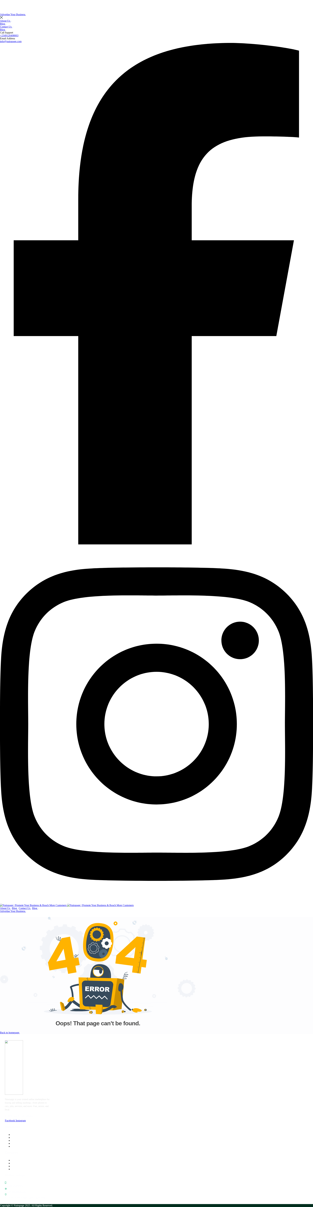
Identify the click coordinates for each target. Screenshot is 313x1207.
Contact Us (6, 26)
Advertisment (18, 1160)
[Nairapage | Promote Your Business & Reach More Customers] (33, 905)
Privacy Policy (18, 1143)
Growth (15, 1166)
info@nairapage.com (11, 41)
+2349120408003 (9, 35)
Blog (3, 23)
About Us (5, 20)
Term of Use (17, 1146)
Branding (16, 1163)
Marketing (16, 1169)
